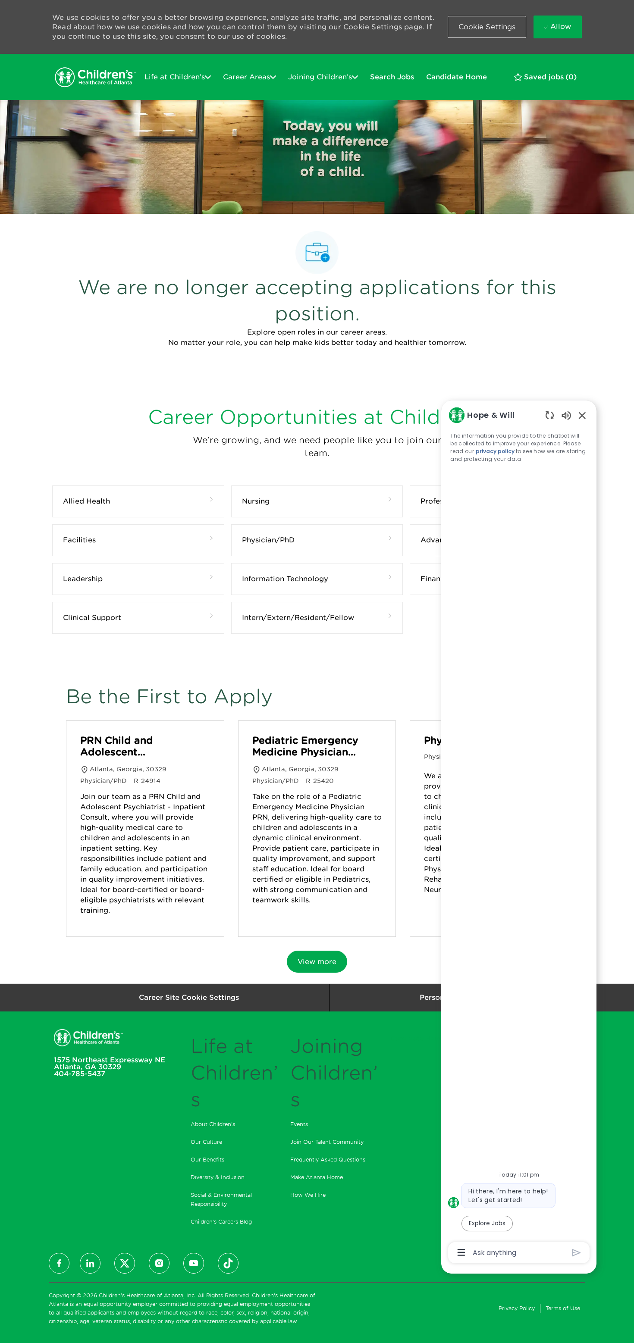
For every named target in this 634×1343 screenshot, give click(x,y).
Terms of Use (563, 1308)
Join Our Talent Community (327, 1142)
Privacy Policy (517, 1308)
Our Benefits (207, 1159)
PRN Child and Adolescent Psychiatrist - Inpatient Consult (123, 746)
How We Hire (308, 1195)
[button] (487, 27)
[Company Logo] (95, 77)
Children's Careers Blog (221, 1221)
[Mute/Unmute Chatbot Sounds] (566, 415)
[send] (576, 1252)
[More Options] (461, 1252)
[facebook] (59, 1263)
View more (317, 962)
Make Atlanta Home (316, 1177)
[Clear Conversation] (549, 415)
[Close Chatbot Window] (582, 415)
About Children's (213, 1124)
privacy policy (494, 451)
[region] (518, 833)
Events (299, 1124)
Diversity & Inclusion (218, 1177)
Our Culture (206, 1142)
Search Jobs (392, 77)
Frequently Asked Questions (327, 1159)
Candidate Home (456, 77)
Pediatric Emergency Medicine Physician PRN (305, 746)
